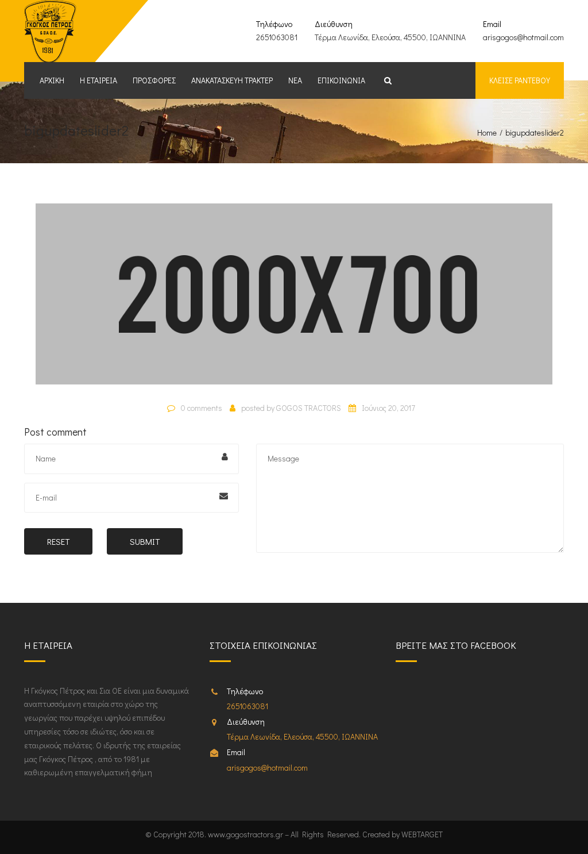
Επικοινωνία (341, 80)
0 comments (201, 407)
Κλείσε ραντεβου (519, 80)
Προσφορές (154, 80)
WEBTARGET (422, 834)
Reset (58, 541)
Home (487, 132)
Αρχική (52, 80)
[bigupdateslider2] (294, 298)
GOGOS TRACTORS (308, 407)
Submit (145, 541)
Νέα (295, 80)
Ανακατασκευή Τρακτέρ (232, 80)
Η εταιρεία (98, 80)
